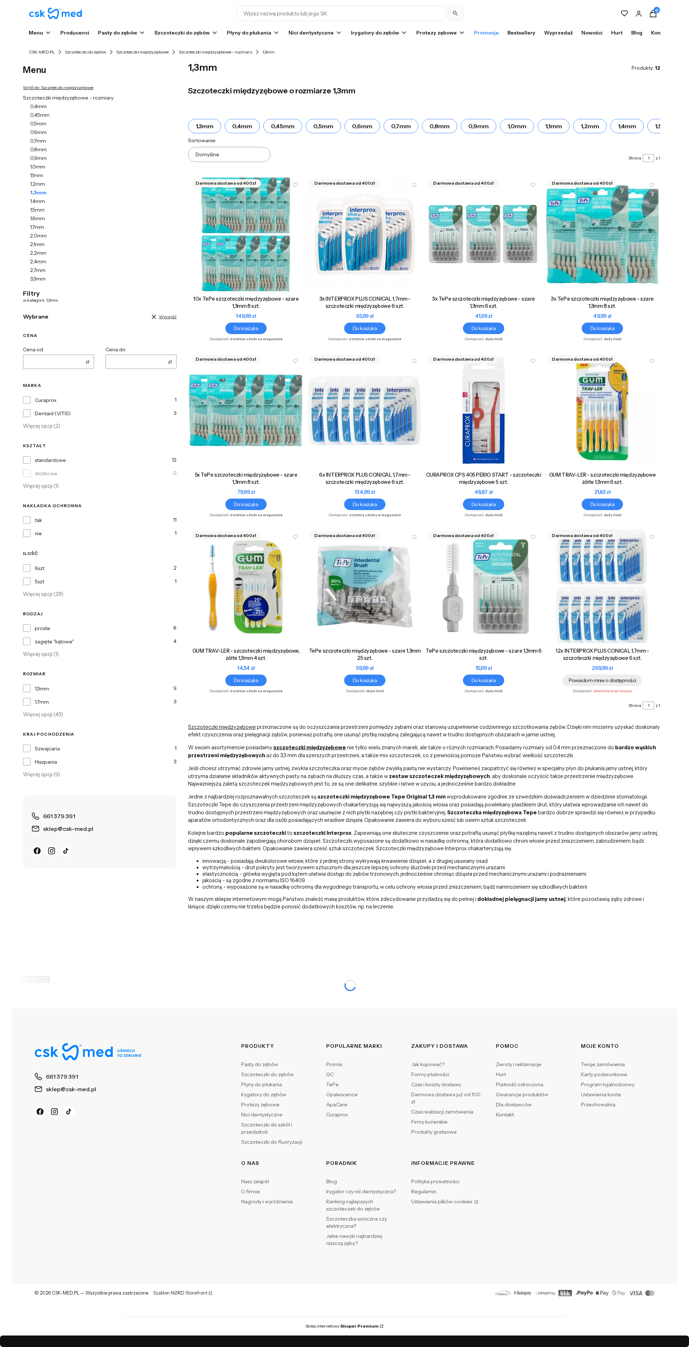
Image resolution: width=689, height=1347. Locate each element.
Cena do (116, 349)
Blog (331, 1181)
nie (38, 533)
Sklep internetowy (342, 1326)
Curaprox (46, 400)
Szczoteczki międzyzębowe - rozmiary (215, 52)
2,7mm (38, 270)
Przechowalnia (598, 1104)
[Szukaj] (455, 13)
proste (42, 628)
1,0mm (37, 166)
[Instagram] (51, 851)
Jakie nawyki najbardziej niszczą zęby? (354, 1239)
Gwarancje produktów (522, 1094)
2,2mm (38, 253)
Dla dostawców (514, 1104)
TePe (332, 1084)
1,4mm (37, 201)
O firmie (250, 1191)
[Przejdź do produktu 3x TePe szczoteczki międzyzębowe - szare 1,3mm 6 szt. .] (484, 234)
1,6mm (37, 218)
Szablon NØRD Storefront (180, 1293)
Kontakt (505, 1114)
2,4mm (38, 261)
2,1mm (37, 244)
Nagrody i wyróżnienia (267, 1201)
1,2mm (37, 184)
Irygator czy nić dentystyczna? (361, 1191)
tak (38, 520)
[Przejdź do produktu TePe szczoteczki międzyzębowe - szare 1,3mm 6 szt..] (484, 586)
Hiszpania (46, 762)
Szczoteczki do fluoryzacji (271, 1142)
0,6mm (38, 132)
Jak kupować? (427, 1064)
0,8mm (38, 149)
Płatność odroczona (519, 1084)
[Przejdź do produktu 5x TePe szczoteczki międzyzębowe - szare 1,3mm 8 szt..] (246, 410)
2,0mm (38, 235)
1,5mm (37, 210)
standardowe (50, 460)
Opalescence (342, 1094)
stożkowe (46, 473)
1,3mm (42, 688)
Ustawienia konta (601, 1094)
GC (330, 1074)
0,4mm (38, 106)
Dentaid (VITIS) (53, 413)
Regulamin (423, 1191)
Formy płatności (430, 1074)
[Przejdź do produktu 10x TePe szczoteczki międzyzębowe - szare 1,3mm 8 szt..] (246, 234)
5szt (39, 581)
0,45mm (40, 115)
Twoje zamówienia (603, 1064)
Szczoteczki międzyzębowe (142, 52)
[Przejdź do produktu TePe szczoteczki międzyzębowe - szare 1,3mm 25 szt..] (365, 586)
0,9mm (38, 158)
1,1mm (36, 175)
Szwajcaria (47, 748)
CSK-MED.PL (42, 52)
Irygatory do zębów (263, 1094)
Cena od (33, 349)
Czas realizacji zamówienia (442, 1111)
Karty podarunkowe (604, 1074)
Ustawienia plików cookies (442, 1201)
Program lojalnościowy (607, 1084)
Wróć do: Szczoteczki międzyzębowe (58, 87)
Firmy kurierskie (429, 1122)
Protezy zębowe (260, 1104)
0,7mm (38, 141)
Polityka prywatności (435, 1181)
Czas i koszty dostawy (436, 1084)
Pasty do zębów (259, 1064)
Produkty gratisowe (434, 1132)
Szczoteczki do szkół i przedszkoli (266, 1128)
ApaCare (336, 1104)
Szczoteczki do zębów (85, 52)
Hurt (501, 1074)
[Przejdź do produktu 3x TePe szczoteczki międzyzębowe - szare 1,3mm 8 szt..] (602, 234)
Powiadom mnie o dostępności (602, 680)
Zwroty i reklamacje (519, 1064)
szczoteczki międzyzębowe (309, 747)
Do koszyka (246, 328)
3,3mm (38, 279)
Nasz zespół (255, 1181)
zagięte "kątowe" (54, 641)
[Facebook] (37, 851)
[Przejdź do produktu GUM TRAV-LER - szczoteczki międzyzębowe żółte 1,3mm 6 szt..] (602, 410)
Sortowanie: (202, 140)
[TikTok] (66, 851)
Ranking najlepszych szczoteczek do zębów (353, 1205)
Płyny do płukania (261, 1084)
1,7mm (37, 227)
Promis (334, 1064)
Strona (634, 158)
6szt (39, 568)
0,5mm (38, 123)
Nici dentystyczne (261, 1114)
